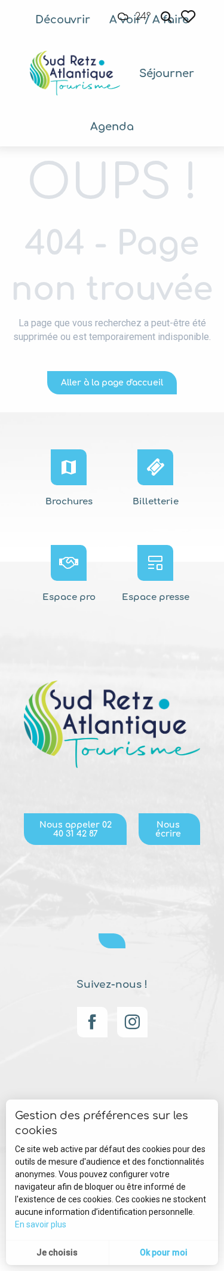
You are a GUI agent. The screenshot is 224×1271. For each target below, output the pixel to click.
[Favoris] (189, 16)
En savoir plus (40, 1224)
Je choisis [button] (57, 1252)
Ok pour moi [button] (164, 1252)
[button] (166, 17)
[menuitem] (63, 20)
